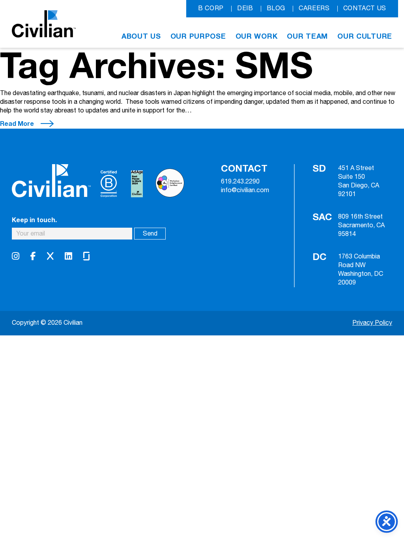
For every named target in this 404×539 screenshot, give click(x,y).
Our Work (257, 36)
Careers (314, 8)
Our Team (307, 36)
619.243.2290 (240, 182)
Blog (276, 8)
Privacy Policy (372, 323)
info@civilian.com (245, 190)
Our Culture (364, 36)
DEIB (245, 8)
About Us (141, 36)
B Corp (211, 8)
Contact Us (364, 8)
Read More (17, 124)
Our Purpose (198, 36)
